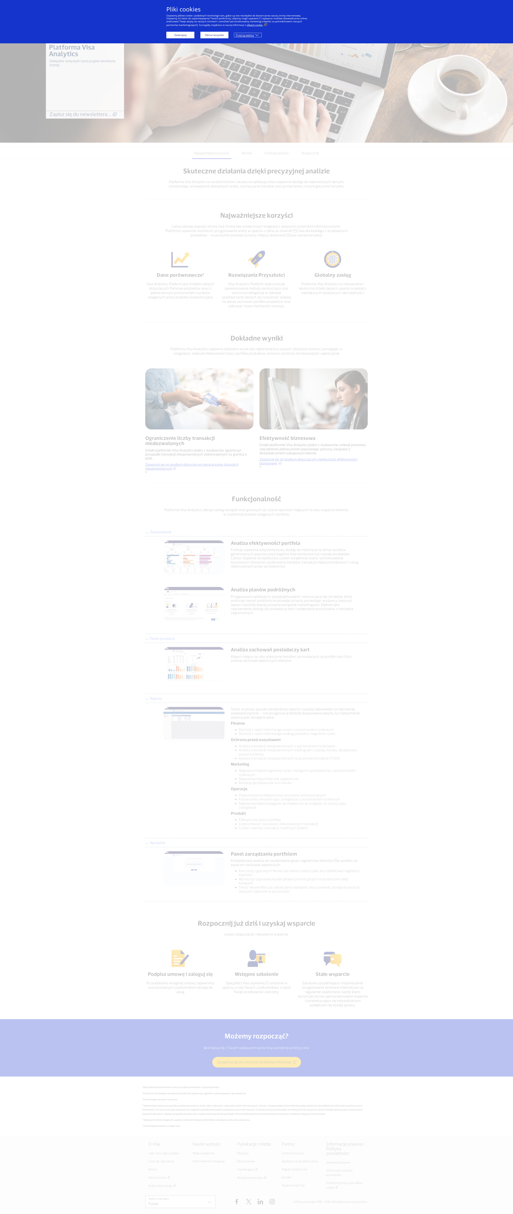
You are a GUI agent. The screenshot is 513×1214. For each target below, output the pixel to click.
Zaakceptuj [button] (180, 35)
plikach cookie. (255, 25)
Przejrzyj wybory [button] (245, 35)
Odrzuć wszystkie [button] (214, 35)
